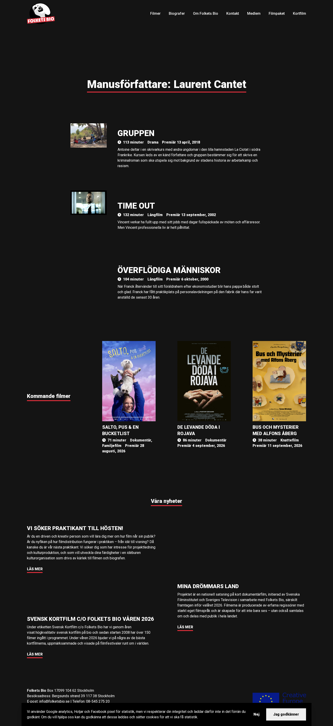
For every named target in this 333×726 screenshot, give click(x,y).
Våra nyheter (166, 501)
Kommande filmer (48, 396)
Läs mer (35, 569)
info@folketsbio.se (54, 701)
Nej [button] (256, 714)
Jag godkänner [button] (286, 714)
